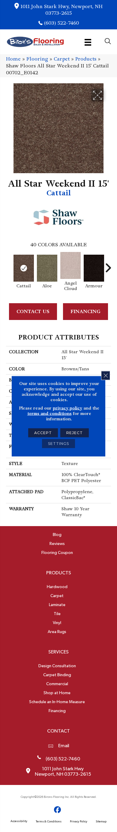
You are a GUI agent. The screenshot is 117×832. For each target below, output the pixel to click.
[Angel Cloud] (70, 265)
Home (13, 59)
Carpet (62, 59)
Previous (9, 265)
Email (63, 745)
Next (108, 265)
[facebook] (57, 810)
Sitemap (101, 821)
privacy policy (67, 407)
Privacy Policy (78, 821)
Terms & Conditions (49, 821)
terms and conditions (49, 413)
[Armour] (94, 268)
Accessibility (18, 821)
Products (85, 59)
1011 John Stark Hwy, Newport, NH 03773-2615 (61, 9)
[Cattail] (23, 268)
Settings (58, 443)
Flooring (37, 59)
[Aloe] (47, 268)
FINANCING (85, 311)
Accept (43, 432)
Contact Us (33, 311)
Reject (74, 432)
